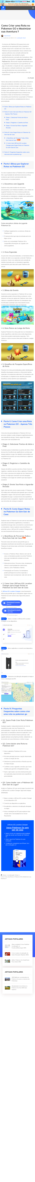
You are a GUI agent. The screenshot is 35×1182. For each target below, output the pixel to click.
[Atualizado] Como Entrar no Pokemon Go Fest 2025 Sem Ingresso (19, 987)
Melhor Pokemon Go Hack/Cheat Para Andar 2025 (20, 961)
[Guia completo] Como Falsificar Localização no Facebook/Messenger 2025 (20, 946)
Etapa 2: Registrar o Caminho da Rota (17, 122)
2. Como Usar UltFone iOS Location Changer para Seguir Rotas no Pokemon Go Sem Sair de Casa (17, 145)
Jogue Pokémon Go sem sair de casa (17, 828)
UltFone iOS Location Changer (11, 591)
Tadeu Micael (7, 35)
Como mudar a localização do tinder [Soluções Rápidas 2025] (20, 954)
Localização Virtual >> (14, 875)
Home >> (5, 875)
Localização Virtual (21, 38)
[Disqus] (17, 905)
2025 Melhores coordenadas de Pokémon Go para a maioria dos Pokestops (21, 979)
